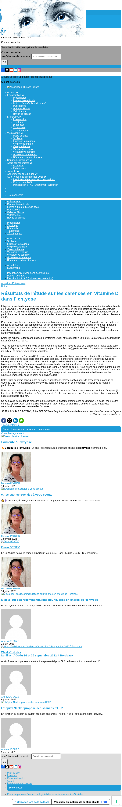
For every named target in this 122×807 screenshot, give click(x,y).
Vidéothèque (20, 111)
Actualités (18, 165)
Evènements (19, 168)
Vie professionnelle (23, 143)
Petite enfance (20, 135)
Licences (12, 775)
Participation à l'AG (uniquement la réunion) (36, 185)
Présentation (19, 97)
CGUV (10, 781)
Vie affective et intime (24, 152)
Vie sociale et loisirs (23, 149)
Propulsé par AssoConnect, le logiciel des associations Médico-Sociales (45, 794)
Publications (19, 106)
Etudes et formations (24, 141)
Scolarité (17, 138)
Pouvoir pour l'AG (22, 182)
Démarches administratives (27, 157)
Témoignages (20, 130)
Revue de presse (22, 114)
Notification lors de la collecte (32, 801)
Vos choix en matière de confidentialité (76, 801)
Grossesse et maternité (25, 154)
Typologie (18, 122)
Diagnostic (18, 125)
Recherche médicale (24, 100)
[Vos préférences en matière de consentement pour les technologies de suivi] (117, 802)
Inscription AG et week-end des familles (34, 179)
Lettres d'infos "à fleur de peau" (29, 103)
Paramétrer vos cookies (19, 783)
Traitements (19, 127)
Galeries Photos (21, 108)
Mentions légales (16, 778)
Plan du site (13, 772)
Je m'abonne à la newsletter (16, 56)
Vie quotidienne (21, 146)
